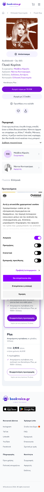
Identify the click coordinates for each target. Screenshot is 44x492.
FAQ (25, 432)
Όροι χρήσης (8, 460)
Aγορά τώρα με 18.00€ (22, 89)
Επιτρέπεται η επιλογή (22, 286)
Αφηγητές (28, 465)
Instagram (7, 427)
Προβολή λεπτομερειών (26, 270)
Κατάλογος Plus (10, 82)
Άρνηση (22, 294)
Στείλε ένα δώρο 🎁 (32, 427)
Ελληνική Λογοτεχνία (19, 13)
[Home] (3, 13)
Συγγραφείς (28, 460)
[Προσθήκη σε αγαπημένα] (18, 111)
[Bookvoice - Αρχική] (11, 4)
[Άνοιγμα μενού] (39, 4)
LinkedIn (6, 437)
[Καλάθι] (33, 4)
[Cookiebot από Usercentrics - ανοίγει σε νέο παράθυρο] (31, 195)
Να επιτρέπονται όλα (22, 278)
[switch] (37, 245)
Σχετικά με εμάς (30, 447)
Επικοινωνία (28, 442)
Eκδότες (27, 470)
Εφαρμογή (28, 437)
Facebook (7, 447)
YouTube (6, 442)
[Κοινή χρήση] (26, 111)
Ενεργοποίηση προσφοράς (22, 372)
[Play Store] (27, 409)
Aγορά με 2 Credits (22, 96)
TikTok (5, 432)
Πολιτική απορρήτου (11, 465)
